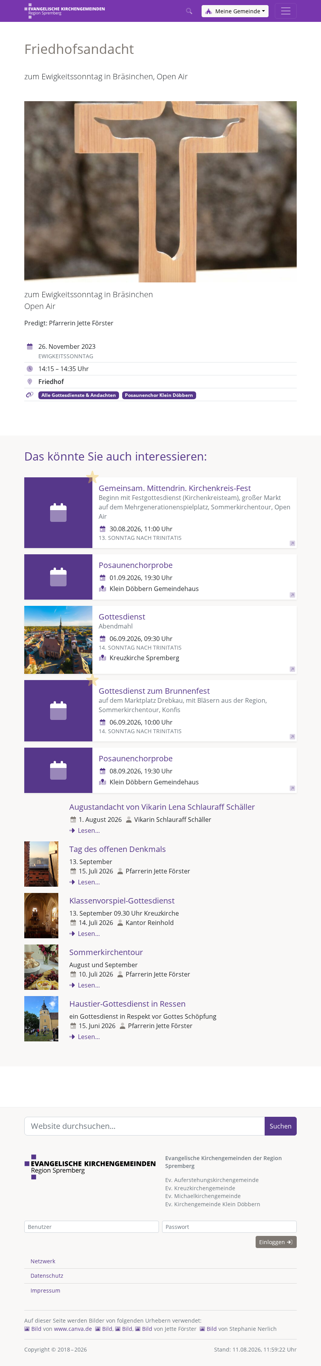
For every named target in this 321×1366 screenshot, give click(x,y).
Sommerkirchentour (106, 952)
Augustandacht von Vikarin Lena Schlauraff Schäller (162, 807)
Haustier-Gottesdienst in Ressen (127, 1003)
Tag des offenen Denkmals (117, 849)
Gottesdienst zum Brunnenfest (154, 691)
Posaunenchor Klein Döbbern (159, 395)
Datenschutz (47, 1275)
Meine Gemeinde (237, 11)
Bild (35, 1328)
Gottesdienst (122, 616)
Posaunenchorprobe (136, 565)
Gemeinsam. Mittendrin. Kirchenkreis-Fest (175, 488)
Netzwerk (43, 1261)
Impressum (45, 1290)
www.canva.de (73, 1328)
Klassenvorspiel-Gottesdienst (122, 900)
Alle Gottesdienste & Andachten (78, 395)
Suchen (281, 1126)
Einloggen (273, 1242)
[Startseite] (64, 11)
